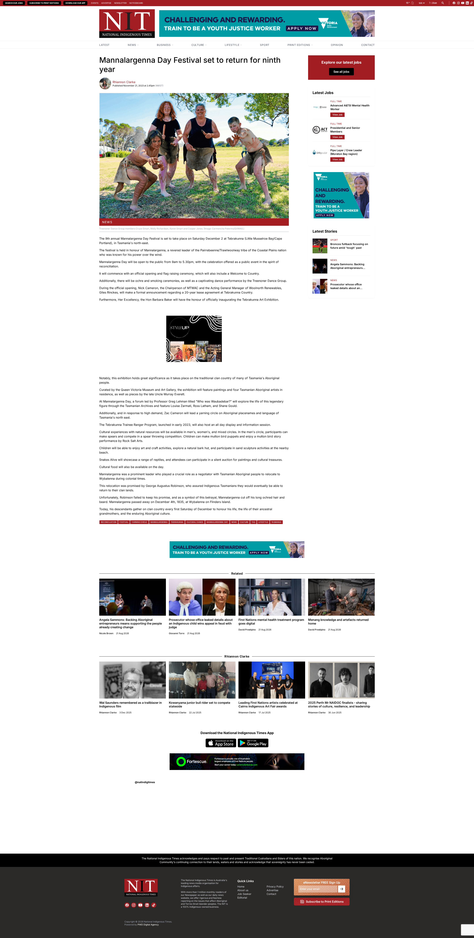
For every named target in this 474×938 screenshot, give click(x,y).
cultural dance (195, 522)
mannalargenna (159, 522)
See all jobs (341, 71)
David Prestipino (247, 629)
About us (242, 890)
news (107, 222)
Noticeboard (136, 3)
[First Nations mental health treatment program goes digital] (271, 597)
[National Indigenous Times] (127, 23)
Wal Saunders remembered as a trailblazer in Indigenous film (130, 704)
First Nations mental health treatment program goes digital (271, 621)
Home (240, 886)
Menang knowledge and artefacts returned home (338, 621)
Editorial (242, 897)
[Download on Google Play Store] (253, 743)
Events (94, 3)
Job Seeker (244, 893)
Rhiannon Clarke (124, 82)
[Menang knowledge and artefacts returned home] (341, 597)
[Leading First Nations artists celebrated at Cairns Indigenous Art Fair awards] (271, 680)
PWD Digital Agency (148, 924)
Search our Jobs (14, 3)
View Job (337, 114)
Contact (271, 893)
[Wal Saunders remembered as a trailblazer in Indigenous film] (132, 680)
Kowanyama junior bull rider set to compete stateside (199, 704)
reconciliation (108, 522)
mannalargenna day (217, 522)
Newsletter (120, 3)
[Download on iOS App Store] (221, 743)
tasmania (276, 522)
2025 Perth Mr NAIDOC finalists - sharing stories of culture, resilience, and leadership (339, 704)
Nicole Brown (106, 633)
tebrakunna (177, 522)
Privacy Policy (275, 886)
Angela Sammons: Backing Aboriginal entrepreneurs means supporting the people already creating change (130, 623)
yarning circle (139, 522)
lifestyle (263, 522)
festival (124, 522)
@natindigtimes (145, 782)
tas (253, 522)
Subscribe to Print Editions (44, 3)
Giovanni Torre (176, 633)
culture (244, 522)
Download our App (75, 3)
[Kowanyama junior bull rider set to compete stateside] (202, 680)
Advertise (106, 3)
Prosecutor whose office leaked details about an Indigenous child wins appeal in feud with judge (201, 623)
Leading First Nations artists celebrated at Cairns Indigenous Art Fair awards (268, 704)
